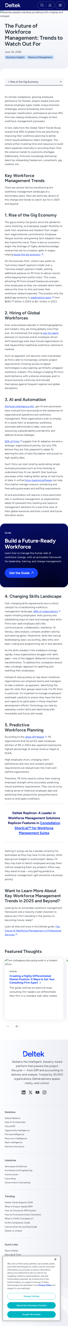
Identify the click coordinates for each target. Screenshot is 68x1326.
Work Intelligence (13, 1142)
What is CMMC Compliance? (19, 1218)
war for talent (50, 333)
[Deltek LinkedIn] (23, 1092)
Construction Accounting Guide (21, 1226)
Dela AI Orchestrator (15, 1122)
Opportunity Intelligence (17, 1130)
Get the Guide (19, 573)
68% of (46, 611)
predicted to (41, 297)
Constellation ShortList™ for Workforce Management (37, 828)
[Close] (55, 1259)
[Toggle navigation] (60, 5)
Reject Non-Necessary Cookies (31, 1305)
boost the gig (27, 254)
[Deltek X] (30, 1092)
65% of (12, 441)
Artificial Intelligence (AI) (19, 406)
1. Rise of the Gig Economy (23, 81)
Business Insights (15, 57)
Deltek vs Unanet (13, 1230)
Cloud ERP (10, 1126)
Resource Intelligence (16, 1138)
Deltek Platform (12, 1118)
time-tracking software (39, 480)
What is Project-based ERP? (19, 1206)
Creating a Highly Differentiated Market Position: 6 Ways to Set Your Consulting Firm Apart (32, 979)
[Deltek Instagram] (44, 1092)
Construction (11, 1174)
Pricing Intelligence (14, 1134)
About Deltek (11, 1250)
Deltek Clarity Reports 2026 (19, 1202)
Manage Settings (32, 1296)
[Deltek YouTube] (37, 1092)
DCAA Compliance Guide (17, 1222)
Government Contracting (17, 1182)
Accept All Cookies (31, 1314)
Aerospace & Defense (16, 1166)
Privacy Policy (44, 1285)
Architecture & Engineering (18, 1170)
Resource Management (40, 57)
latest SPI (34, 736)
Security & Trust (13, 1254)
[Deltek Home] (13, 5)
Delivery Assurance (14, 1146)
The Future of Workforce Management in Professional (33, 930)
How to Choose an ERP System (20, 1210)
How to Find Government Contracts (23, 1214)
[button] (16, 1026)
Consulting (10, 1178)
